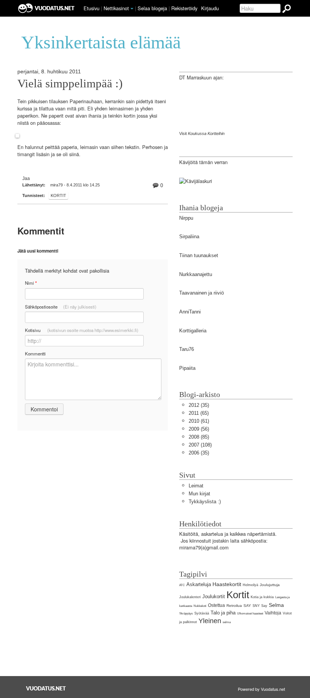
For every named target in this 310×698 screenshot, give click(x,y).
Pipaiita (187, 368)
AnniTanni (190, 312)
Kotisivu (81, 330)
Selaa (152, 8)
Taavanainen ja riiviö (201, 293)
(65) (199, 413)
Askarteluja (198, 584)
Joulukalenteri (190, 597)
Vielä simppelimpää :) (69, 83)
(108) (200, 445)
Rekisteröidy (184, 8)
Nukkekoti (200, 606)
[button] (131, 8)
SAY (247, 605)
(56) (199, 429)
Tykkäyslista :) (205, 501)
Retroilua (234, 605)
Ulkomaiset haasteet (250, 613)
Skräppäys (186, 613)
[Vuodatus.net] (46, 688)
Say (264, 606)
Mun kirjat (199, 493)
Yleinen (209, 621)
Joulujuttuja (270, 585)
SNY (256, 606)
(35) (199, 405)
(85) (199, 437)
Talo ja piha (223, 613)
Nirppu (186, 218)
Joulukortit (213, 596)
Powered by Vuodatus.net (261, 689)
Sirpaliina (189, 236)
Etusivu (91, 8)
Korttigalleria (192, 330)
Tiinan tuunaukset (198, 255)
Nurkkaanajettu (195, 274)
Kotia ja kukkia (262, 597)
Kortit (58, 195)
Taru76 (186, 349)
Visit (202, 133)
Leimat (196, 486)
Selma (276, 605)
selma (227, 622)
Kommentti (35, 354)
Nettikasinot (116, 8)
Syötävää (201, 613)
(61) (199, 421)
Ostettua (216, 605)
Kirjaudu (210, 8)
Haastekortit (226, 584)
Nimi (31, 283)
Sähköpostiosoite (60, 307)
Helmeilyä (250, 585)
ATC (182, 585)
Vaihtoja (273, 613)
